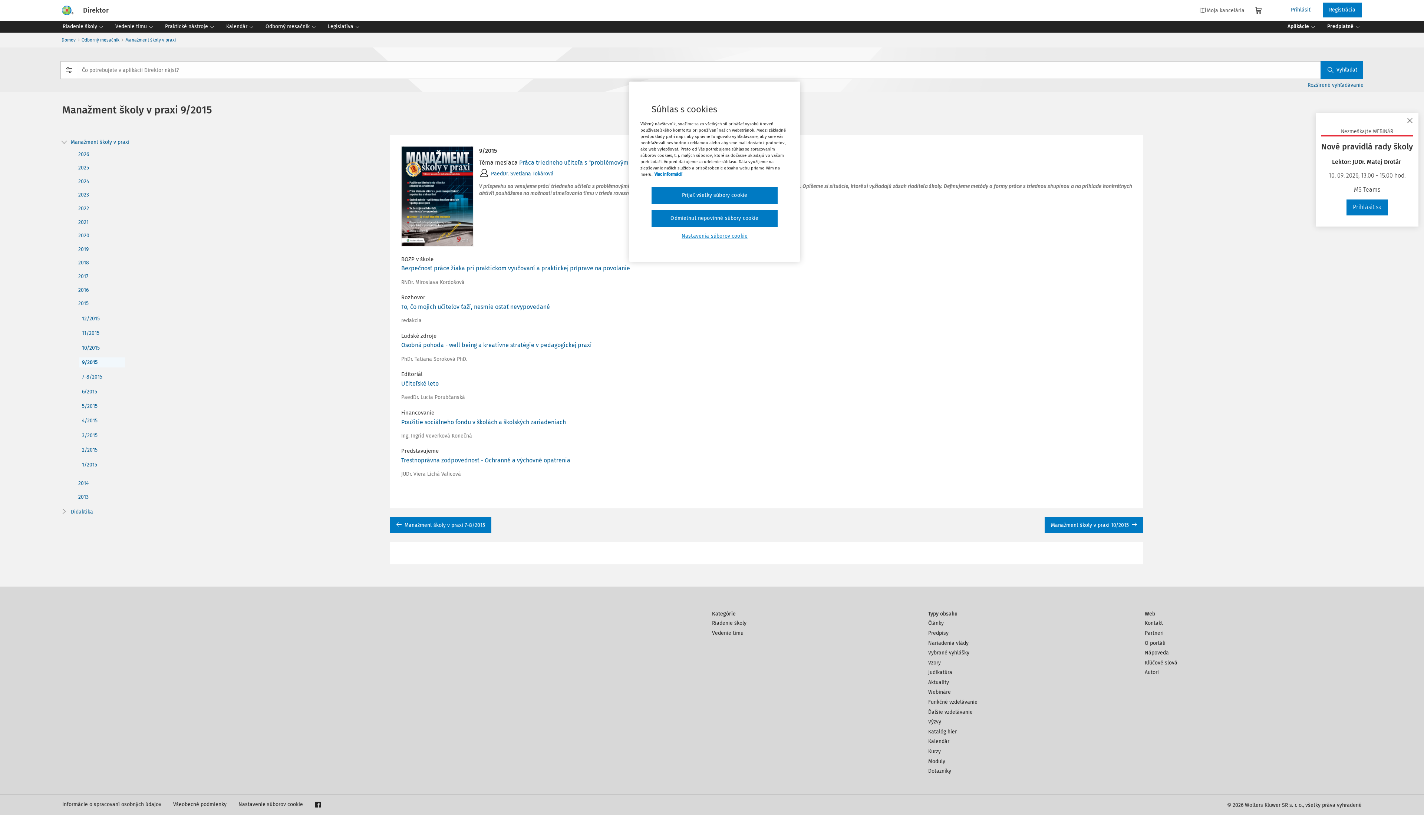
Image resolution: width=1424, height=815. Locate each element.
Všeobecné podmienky (200, 804)
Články (936, 623)
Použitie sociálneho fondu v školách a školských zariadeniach (483, 422)
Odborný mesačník (100, 40)
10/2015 (91, 348)
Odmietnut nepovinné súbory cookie (714, 218)
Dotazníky (939, 771)
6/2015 (89, 392)
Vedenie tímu (728, 633)
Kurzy (934, 751)
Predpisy (938, 633)
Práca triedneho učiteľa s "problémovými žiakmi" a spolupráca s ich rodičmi (622, 162)
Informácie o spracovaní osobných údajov (111, 804)
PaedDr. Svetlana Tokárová (522, 174)
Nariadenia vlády (948, 643)
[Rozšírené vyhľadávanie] (69, 70)
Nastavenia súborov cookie (715, 236)
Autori (1152, 672)
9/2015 (90, 362)
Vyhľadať (1346, 70)
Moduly (936, 761)
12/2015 (91, 319)
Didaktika (82, 512)
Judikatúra (940, 672)
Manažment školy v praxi (150, 40)
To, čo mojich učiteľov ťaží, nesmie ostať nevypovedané (475, 306)
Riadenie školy (729, 623)
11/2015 (90, 333)
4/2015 (90, 421)
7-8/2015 (92, 377)
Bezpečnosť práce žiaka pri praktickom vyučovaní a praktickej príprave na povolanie (515, 268)
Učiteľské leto (420, 383)
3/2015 (90, 435)
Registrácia (1342, 10)
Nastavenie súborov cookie (270, 804)
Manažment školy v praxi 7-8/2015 (445, 525)
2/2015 (90, 450)
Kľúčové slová (1161, 663)
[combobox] (711, 70)
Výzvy (934, 722)
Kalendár (938, 741)
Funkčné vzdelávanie (953, 702)
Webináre (939, 692)
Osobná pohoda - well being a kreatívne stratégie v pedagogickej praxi (496, 345)
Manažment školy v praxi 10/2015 (1090, 525)
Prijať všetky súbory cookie (714, 195)
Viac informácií (668, 174)
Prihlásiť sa (1367, 207)
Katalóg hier (942, 732)
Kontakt (1154, 623)
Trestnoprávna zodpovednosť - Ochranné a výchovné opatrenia (485, 460)
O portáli (1155, 643)
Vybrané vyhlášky (948, 653)
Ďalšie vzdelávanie (950, 712)
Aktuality (938, 682)
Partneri (1154, 633)
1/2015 (89, 465)
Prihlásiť (1301, 10)
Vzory (934, 663)
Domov (69, 40)
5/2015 (90, 406)
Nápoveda (1157, 653)
